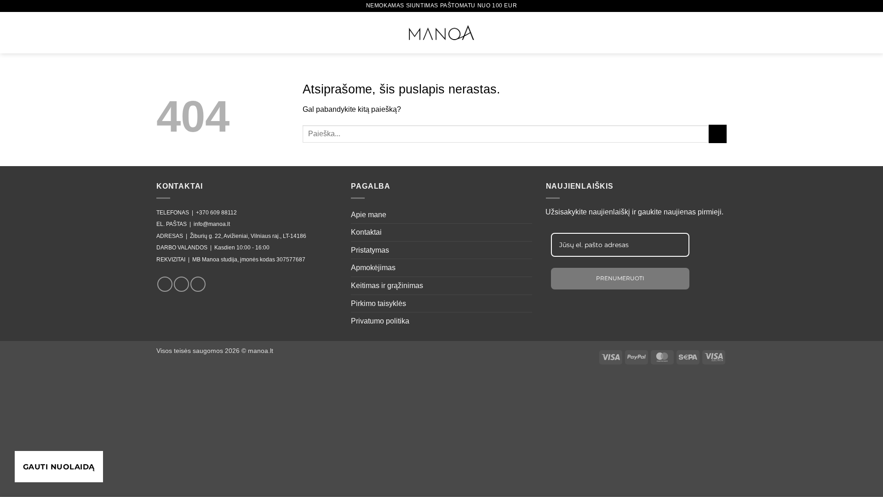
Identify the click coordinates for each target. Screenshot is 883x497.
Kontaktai (366, 232)
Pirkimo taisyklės (378, 303)
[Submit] (718, 134)
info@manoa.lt (212, 224)
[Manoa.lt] (441, 32)
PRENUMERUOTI (620, 278)
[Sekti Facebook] (164, 284)
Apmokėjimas (373, 268)
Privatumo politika (380, 321)
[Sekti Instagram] (181, 284)
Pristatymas (370, 250)
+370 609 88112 (216, 212)
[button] (162, 31)
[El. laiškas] (198, 284)
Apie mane (368, 215)
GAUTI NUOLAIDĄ (59, 466)
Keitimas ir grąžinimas (387, 285)
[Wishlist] (688, 31)
